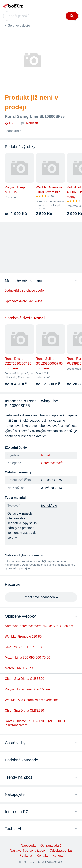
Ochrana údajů (50, 845)
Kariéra (57, 855)
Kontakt (42, 855)
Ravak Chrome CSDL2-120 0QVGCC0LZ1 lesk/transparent (35, 723)
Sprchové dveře (19, 25)
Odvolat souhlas (61, 850)
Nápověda (28, 845)
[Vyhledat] (72, 16)
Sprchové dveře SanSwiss (23, 301)
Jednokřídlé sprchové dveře (24, 290)
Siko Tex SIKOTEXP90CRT (24, 647)
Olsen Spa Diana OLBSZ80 (24, 710)
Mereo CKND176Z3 (19, 668)
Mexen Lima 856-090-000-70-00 (27, 657)
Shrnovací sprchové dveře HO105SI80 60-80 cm (39, 626)
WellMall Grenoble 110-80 (23, 636)
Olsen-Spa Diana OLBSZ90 (24, 678)
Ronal (45, 455)
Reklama (25, 855)
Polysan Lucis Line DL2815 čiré (27, 689)
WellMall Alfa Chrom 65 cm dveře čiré (31, 700)
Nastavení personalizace (27, 850)
